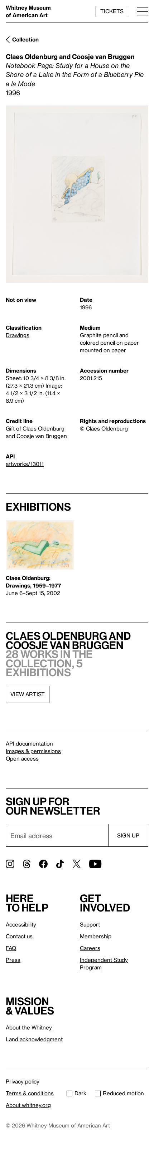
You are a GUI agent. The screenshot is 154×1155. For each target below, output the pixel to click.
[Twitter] (76, 864)
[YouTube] (95, 864)
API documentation (29, 743)
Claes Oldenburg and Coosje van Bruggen (70, 56)
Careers (90, 948)
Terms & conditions (30, 1093)
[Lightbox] (77, 194)
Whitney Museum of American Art (28, 11)
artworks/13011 (25, 464)
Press (13, 960)
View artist (27, 694)
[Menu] (143, 11)
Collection (25, 39)
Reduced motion (123, 1093)
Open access (22, 758)
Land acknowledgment (34, 1039)
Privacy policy (22, 1081)
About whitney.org (28, 1105)
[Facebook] (43, 864)
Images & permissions (33, 751)
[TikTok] (60, 864)
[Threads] (27, 864)
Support (90, 924)
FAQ (11, 948)
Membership (95, 936)
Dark (80, 1093)
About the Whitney (29, 1027)
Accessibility (21, 924)
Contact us (19, 936)
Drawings (17, 335)
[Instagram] (10, 864)
